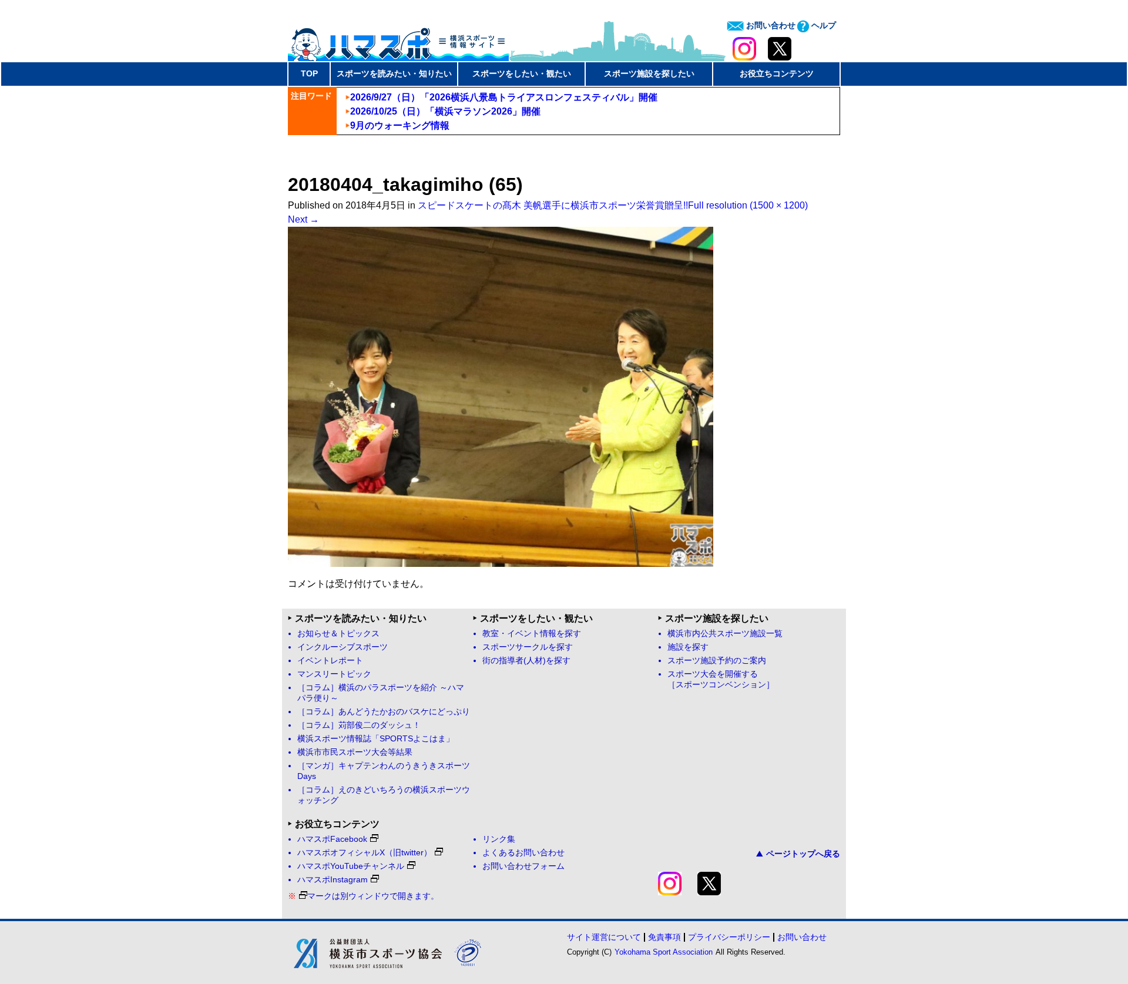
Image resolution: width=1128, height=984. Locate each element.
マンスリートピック (334, 674)
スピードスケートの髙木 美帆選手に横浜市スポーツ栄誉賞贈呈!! (553, 205)
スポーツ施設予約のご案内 (716, 660)
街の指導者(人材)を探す (526, 660)
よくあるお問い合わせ (523, 852)
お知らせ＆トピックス (338, 633)
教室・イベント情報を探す (531, 633)
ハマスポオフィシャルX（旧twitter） (364, 852)
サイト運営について (604, 937)
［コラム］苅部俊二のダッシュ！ (359, 725)
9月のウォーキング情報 (399, 125)
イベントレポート (330, 660)
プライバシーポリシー (729, 937)
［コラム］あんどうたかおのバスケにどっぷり (383, 711)
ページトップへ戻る (803, 853)
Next (303, 219)
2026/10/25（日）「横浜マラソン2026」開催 (445, 111)
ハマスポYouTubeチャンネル (350, 866)
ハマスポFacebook (332, 839)
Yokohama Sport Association (664, 952)
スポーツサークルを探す (527, 647)
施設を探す (688, 647)
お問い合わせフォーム (523, 866)
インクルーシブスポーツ (342, 647)
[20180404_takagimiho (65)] (500, 564)
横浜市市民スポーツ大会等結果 (354, 752)
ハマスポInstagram (332, 879)
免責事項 (664, 937)
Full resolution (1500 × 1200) (748, 205)
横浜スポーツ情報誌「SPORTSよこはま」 (375, 738)
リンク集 (498, 839)
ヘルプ (822, 25)
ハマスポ (398, 40)
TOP (309, 73)
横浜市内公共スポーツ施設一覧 (725, 633)
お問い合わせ (769, 25)
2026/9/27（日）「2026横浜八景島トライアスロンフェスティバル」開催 (503, 97)
